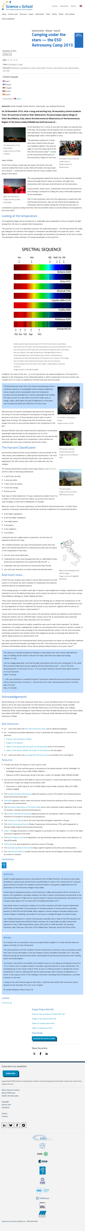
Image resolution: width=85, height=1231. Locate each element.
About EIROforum (8, 1092)
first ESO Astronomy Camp (35, 728)
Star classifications (72, 67)
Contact (55, 6)
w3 (72, 646)
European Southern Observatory (19, 794)
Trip (4, 70)
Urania (6, 830)
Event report (41, 67)
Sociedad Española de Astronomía (20, 847)
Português (8, 88)
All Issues (23, 14)
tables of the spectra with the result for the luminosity (27, 746)
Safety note (6, 1104)
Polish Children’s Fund (15, 837)
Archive (4, 1113)
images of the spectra (14, 742)
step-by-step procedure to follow (19, 739)
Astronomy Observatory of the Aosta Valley (24, 807)
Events (54, 14)
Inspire (31, 14)
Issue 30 (57, 30)
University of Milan (14, 820)
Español (7, 94)
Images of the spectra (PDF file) (44, 1018)
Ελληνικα (8, 84)
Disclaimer (5, 1107)
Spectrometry (58, 67)
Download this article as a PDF (44, 1038)
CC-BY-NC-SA (7, 1003)
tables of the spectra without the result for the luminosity (28, 750)
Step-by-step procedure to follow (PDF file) (48, 1014)
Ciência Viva (8, 844)
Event (33, 67)
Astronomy (15, 67)
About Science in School (10, 1090)
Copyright (5, 1101)
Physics (49, 67)
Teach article (79, 35)
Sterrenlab (8, 800)
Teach (48, 14)
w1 (49, 151)
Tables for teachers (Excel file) (43, 1023)
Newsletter (64, 6)
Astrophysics (25, 67)
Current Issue (13, 14)
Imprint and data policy (10, 1095)
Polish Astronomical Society (17, 824)
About (61, 14)
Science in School (38, 30)
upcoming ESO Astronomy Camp (37, 755)
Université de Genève (15, 851)
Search (73, 6)
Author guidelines (8, 18)
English (7, 81)
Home (4, 14)
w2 (39, 609)
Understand (39, 14)
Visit (8, 70)
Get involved (70, 14)
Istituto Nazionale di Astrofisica (19, 813)
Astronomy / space (15, 64)
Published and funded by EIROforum (14, 1221)
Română (8, 91)
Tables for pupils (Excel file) (42, 1028)
